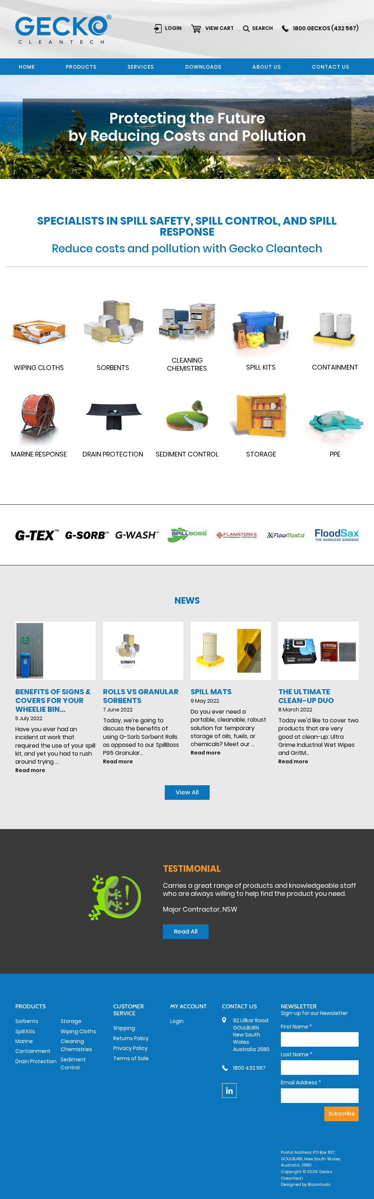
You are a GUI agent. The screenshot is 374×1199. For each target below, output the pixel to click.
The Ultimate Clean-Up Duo (306, 696)
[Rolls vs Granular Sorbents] (143, 651)
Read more (30, 770)
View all (187, 792)
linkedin (229, 1090)
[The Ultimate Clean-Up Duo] (318, 651)
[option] (187, 127)
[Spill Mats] (231, 651)
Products (81, 66)
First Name (296, 1026)
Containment (32, 1051)
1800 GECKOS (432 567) (326, 28)
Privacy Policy (130, 1048)
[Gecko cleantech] (63, 28)
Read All (186, 931)
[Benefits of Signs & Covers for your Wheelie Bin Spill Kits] (55, 651)
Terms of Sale (131, 1058)
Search (262, 28)
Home (27, 66)
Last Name (296, 1054)
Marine (24, 1041)
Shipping (124, 1028)
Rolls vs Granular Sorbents (141, 696)
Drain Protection (36, 1061)
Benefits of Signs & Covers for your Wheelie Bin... (53, 700)
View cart (219, 28)
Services (140, 66)
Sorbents (26, 1021)
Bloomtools (319, 1184)
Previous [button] (14, 127)
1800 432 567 (249, 1068)
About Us (266, 66)
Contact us (330, 66)
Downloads (203, 66)
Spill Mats (211, 691)
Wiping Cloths (78, 1031)
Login (173, 28)
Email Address (301, 1082)
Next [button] (359, 127)
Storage (71, 1021)
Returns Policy (131, 1038)
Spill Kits (25, 1031)
